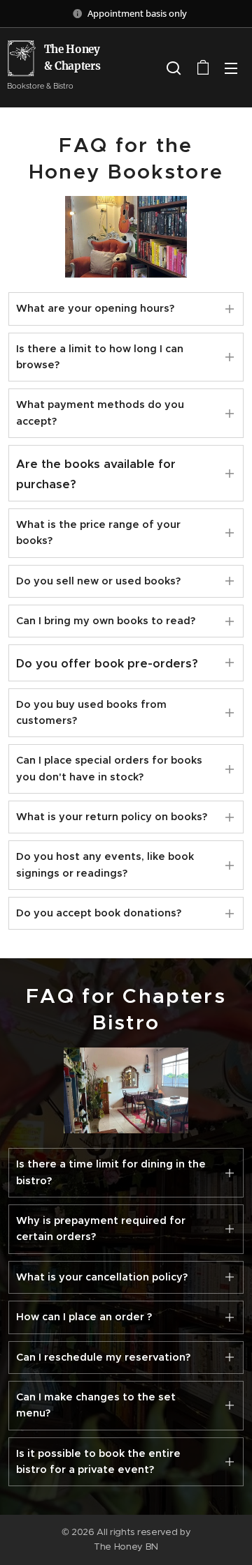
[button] (173, 67)
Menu (231, 68)
